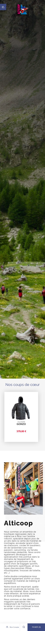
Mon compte (14, 627)
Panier (36, 627)
